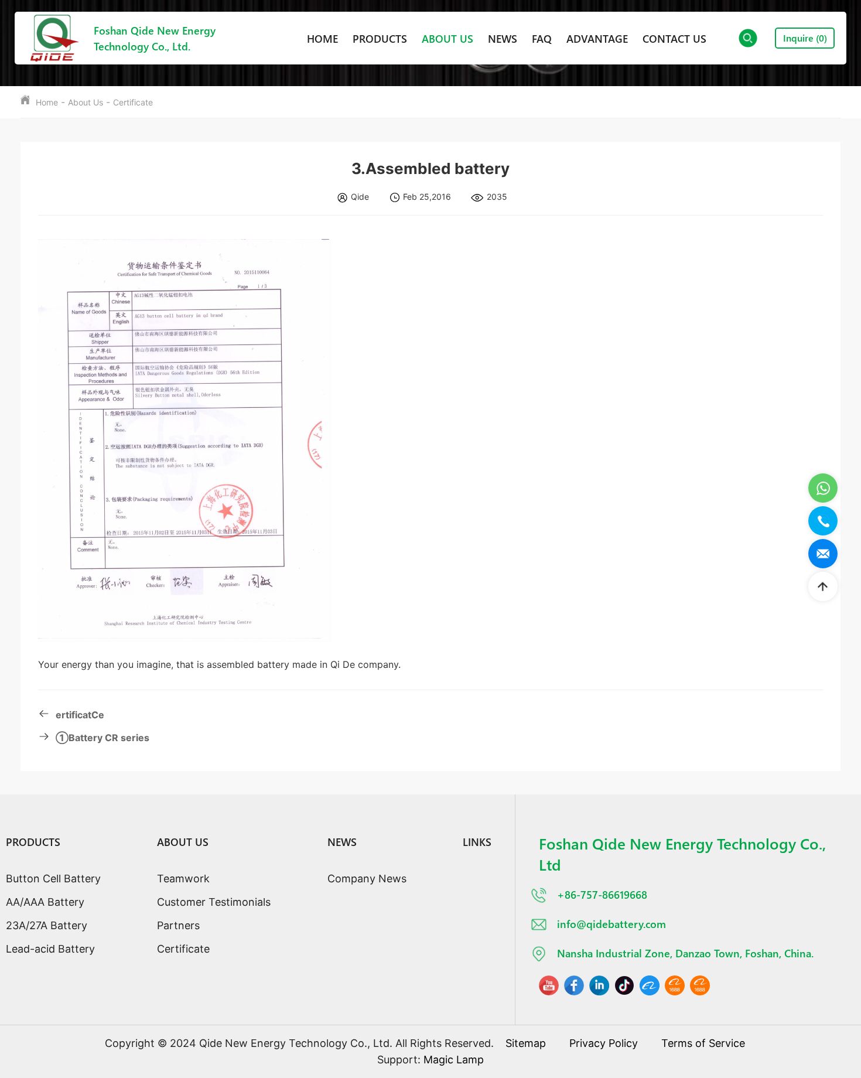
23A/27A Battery (46, 925)
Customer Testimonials (214, 902)
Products (380, 38)
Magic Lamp (453, 1059)
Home (322, 38)
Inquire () (805, 38)
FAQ (542, 38)
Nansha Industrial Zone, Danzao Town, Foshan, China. (685, 953)
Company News (366, 878)
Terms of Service (703, 1043)
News (502, 38)
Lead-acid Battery (50, 949)
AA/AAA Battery (45, 902)
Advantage (597, 38)
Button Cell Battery (53, 878)
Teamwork (183, 878)
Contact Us (674, 38)
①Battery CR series (102, 737)
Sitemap (525, 1043)
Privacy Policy (603, 1043)
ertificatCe (80, 715)
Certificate (133, 102)
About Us (447, 38)
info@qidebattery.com (611, 923)
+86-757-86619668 (602, 894)
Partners (178, 925)
